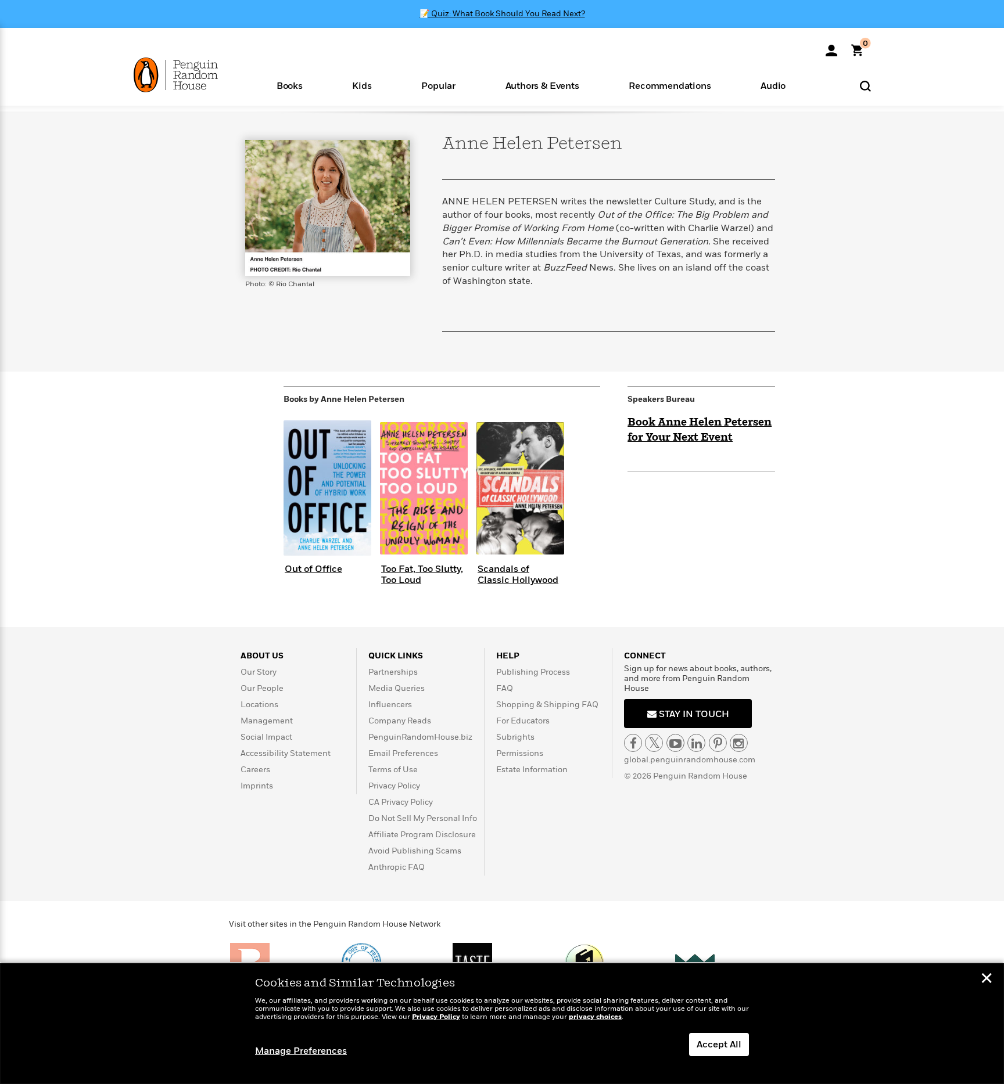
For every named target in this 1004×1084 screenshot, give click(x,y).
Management (267, 720)
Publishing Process (533, 672)
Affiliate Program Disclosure (422, 834)
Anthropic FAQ (396, 867)
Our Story (259, 672)
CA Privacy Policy (400, 802)
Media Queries (396, 688)
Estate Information (532, 769)
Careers (255, 769)
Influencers (390, 704)
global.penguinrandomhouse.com (689, 759)
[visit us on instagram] (739, 743)
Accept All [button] (719, 1044)
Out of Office (313, 569)
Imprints (257, 785)
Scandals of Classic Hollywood (518, 574)
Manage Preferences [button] (301, 1051)
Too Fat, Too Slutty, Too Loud (422, 574)
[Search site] (865, 85)
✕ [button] (987, 979)
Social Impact (266, 737)
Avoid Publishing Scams (414, 850)
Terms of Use (393, 769)
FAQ (504, 688)
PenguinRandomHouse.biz (420, 737)
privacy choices (595, 1017)
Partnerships (393, 672)
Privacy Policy (394, 785)
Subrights (515, 737)
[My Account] (831, 46)
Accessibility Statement (286, 753)
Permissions (519, 753)
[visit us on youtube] (675, 743)
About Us (262, 655)
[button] (290, 85)
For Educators (523, 720)
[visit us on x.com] (654, 743)
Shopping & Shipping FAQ (547, 704)
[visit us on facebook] (633, 743)
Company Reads (399, 720)
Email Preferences (403, 753)
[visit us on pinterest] (718, 743)
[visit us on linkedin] (696, 743)
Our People (262, 688)
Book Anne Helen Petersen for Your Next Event (700, 430)
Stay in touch (693, 714)
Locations (259, 704)
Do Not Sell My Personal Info (422, 818)
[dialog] (502, 1023)
